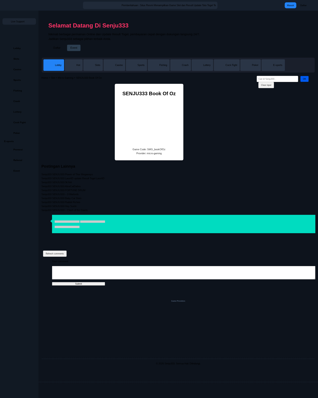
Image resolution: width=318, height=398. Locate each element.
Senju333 (169, 363)
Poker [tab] (255, 65)
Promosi (18, 149)
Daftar (303, 5)
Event (16, 170)
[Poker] (251, 68)
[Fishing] (159, 68)
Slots (16, 58)
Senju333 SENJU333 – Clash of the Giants (64, 210)
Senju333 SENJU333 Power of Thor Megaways (67, 174)
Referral (17, 160)
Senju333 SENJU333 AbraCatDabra (60, 186)
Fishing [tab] (163, 65)
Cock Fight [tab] (231, 65)
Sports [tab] (141, 65)
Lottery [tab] (207, 65)
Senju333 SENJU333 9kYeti (56, 182)
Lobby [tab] (58, 65)
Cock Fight (19, 122)
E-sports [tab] (277, 65)
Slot (53, 77)
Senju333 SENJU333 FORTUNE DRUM (63, 190)
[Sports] (137, 68)
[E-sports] (273, 68)
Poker (16, 133)
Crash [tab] (185, 65)
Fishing (17, 90)
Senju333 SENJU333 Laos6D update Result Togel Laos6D (73, 178)
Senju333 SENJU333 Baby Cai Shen (61, 198)
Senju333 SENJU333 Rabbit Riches (60, 202)
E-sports (9, 141)
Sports (17, 80)
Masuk (290, 5)
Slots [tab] (97, 65)
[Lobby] (54, 68)
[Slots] (93, 68)
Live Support (18, 21)
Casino (17, 69)
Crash (16, 101)
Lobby (17, 48)
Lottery (17, 111)
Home (44, 77)
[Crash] (181, 68)
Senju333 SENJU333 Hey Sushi (58, 206)
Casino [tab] (119, 65)
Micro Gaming (65, 77)
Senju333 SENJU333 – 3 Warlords (60, 194)
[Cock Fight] (227, 68)
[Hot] (74, 68)
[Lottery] (203, 68)
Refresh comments (55, 253)
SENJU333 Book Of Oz (149, 93)
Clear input (266, 85)
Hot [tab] (78, 65)
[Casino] (115, 68)
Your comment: (60, 261)
